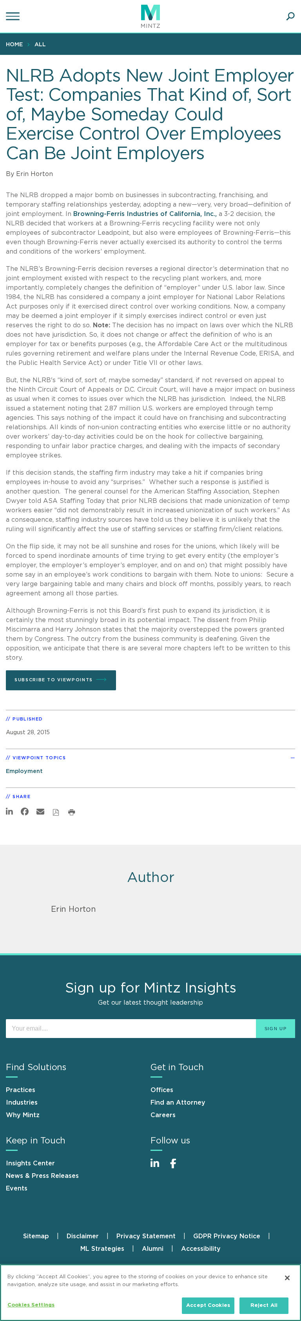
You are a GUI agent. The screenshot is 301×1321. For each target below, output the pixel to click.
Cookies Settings (30, 1305)
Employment (24, 771)
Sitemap (36, 1236)
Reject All (263, 1305)
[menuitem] (16, 44)
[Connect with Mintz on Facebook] (178, 1167)
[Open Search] (290, 16)
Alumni (152, 1249)
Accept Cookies (208, 1305)
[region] (150, 1292)
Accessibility (201, 1249)
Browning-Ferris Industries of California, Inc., (146, 214)
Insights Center (30, 1163)
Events (16, 1188)
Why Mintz (23, 1115)
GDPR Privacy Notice (226, 1236)
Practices (20, 1090)
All (40, 44)
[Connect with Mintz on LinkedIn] (158, 1167)
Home (14, 44)
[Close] (287, 1278)
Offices (161, 1090)
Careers (163, 1115)
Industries (22, 1103)
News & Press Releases (42, 1176)
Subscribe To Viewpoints (54, 680)
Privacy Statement (146, 1236)
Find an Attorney (177, 1103)
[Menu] (14, 16)
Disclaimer (83, 1236)
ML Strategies (102, 1249)
